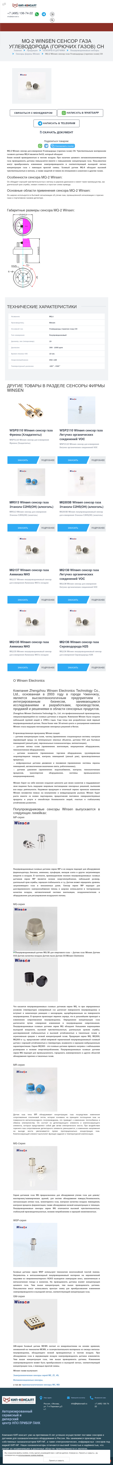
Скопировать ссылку (64, 146)
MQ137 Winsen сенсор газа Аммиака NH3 (29, 572)
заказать (23, 460)
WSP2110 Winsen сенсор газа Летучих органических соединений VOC (81, 434)
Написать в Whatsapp (82, 113)
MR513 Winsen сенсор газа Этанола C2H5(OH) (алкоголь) (31, 504)
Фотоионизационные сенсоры (28, 1380)
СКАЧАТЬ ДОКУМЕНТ (58, 132)
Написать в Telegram (58, 123)
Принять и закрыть (56, 1460)
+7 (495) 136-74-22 (20, 13)
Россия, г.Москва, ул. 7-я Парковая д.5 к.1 (53, 1406)
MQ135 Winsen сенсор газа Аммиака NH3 (29, 644)
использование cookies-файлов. (31, 1455)
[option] (32, 86)
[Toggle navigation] (3, 4)
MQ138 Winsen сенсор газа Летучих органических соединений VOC (79, 574)
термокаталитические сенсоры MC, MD (41, 1384)
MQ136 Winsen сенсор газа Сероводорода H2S (79, 644)
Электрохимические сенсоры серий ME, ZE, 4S (36, 1375)
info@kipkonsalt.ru (13, 17)
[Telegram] (46, 146)
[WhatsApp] (40, 146)
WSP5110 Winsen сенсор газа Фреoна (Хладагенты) (31, 432)
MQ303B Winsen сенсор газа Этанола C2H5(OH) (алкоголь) (81, 504)
